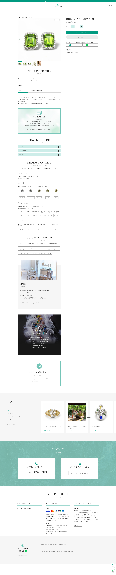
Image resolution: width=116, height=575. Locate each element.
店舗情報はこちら (24, 303)
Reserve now (35, 381)
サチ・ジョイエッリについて (51, 544)
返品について (69, 49)
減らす (72, 26)
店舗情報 (61, 544)
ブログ (42, 544)
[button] (20, 63)
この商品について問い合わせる (72, 52)
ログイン (58, 551)
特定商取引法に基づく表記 (71, 51)
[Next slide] (59, 39)
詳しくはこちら (78, 525)
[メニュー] (2, 5)
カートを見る (64, 551)
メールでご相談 (75, 45)
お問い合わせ (71, 551)
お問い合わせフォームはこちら (79, 473)
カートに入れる (83, 32)
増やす (81, 26)
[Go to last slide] (20, 39)
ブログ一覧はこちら (11, 424)
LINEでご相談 (92, 45)
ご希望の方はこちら (36, 375)
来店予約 (38, 303)
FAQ (65, 544)
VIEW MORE (37, 351)
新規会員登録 (52, 551)
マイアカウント (44, 551)
